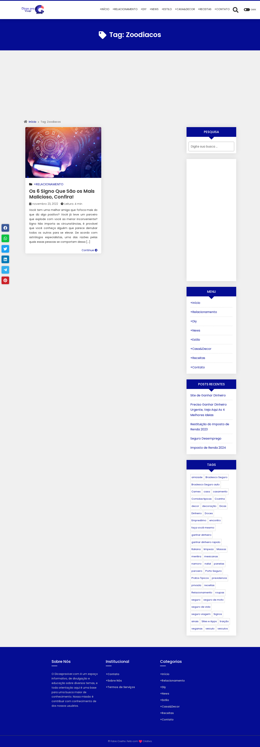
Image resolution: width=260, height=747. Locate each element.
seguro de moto (213, 599)
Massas (221, 549)
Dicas (222, 506)
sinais (195, 621)
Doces (209, 513)
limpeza (209, 549)
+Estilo (195, 339)
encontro (215, 520)
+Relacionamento (48, 184)
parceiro (196, 571)
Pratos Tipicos (200, 578)
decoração (209, 506)
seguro (195, 599)
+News (195, 330)
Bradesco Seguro (216, 477)
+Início (195, 303)
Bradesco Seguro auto (205, 484)
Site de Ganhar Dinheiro (208, 395)
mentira (196, 556)
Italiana (196, 549)
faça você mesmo (202, 527)
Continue (88, 250)
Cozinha (220, 498)
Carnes (196, 491)
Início (32, 122)
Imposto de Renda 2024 (208, 447)
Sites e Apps (209, 621)
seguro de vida (200, 606)
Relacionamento (201, 592)
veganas (197, 628)
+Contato (197, 367)
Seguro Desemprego (205, 438)
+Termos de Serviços (120, 687)
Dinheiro (196, 513)
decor (195, 506)
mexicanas (211, 556)
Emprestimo (198, 520)
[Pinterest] (5, 280)
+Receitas (197, 358)
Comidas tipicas (201, 498)
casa (207, 491)
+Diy (193, 321)
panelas (219, 563)
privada (196, 585)
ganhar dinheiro (201, 534)
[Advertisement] (130, 88)
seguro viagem (201, 614)
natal (208, 563)
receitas (209, 585)
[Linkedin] (5, 259)
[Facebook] (5, 228)
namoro (196, 563)
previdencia (219, 578)
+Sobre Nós (114, 680)
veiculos (223, 628)
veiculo (210, 628)
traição (224, 621)
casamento (220, 491)
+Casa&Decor (200, 349)
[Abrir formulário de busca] (235, 10)
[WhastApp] (5, 238)
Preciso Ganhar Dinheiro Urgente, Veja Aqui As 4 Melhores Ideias (208, 409)
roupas (219, 592)
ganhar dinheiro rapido (205, 542)
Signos (218, 614)
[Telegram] (5, 270)
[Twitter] (5, 249)
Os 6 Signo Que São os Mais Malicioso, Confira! (62, 194)
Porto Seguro (213, 571)
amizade (197, 477)
